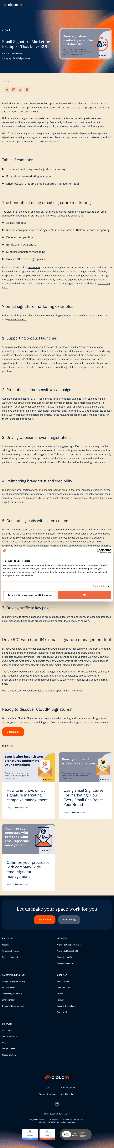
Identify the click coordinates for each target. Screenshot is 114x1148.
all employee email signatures (71, 347)
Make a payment (9, 1055)
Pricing (60, 994)
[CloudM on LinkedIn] (57, 1104)
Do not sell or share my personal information (30, 595)
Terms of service (47, 1094)
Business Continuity (10, 957)
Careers (60, 1012)
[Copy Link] (7, 90)
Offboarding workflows (12, 994)
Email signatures (21, 58)
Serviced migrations (65, 963)
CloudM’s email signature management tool (41, 671)
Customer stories (64, 988)
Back (7, 30)
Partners (61, 1000)
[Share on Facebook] (27, 90)
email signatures (71, 489)
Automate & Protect (10, 951)
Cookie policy (68, 1094)
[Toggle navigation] (108, 5)
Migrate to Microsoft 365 (67, 951)
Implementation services (13, 1006)
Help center (7, 1030)
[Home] (12, 5)
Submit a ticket (8, 1036)
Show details (99, 586)
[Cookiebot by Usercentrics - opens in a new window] (98, 551)
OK (84, 595)
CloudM (12, 690)
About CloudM (63, 981)
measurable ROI (17, 319)
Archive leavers (8, 988)
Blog (4, 1043)
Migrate (5, 945)
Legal (47, 1087)
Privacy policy (68, 1087)
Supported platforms (66, 957)
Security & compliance (66, 1006)
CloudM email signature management (29, 133)
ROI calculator (8, 1049)
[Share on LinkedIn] (14, 90)
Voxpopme (34, 267)
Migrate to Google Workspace (70, 945)
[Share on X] (20, 90)
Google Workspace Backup (13, 981)
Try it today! (76, 690)
